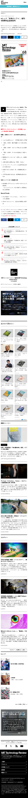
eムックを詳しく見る (20, 704)
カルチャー (3, 13)
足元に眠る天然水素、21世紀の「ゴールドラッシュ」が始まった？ (15, 247)
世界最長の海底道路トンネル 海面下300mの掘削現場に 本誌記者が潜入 (13, 597)
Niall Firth (3, 608)
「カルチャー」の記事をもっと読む (17, 649)
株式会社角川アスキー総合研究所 (15, 782)
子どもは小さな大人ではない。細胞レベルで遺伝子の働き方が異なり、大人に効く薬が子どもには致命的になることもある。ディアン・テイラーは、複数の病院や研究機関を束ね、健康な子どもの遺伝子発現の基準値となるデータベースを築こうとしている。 (14, 488)
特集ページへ (20, 313)
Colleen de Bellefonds (6, 493)
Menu (25, 2)
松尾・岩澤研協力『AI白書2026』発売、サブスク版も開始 (15, 239)
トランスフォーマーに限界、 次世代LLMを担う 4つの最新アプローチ (15, 254)
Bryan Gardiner (4, 645)
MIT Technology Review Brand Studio (9, 458)
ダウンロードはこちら (11, 215)
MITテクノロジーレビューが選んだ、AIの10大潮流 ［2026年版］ (14, 298)
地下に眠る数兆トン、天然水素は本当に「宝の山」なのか (15, 231)
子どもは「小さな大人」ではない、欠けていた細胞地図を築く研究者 (15, 260)
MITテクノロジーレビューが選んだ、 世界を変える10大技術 (13, 714)
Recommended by (18, 419)
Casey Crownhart (5, 531)
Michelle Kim (4, 573)
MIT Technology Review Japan (8, 33)
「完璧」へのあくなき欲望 (16, 678)
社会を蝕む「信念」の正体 (16, 693)
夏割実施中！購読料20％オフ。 (14, 6)
